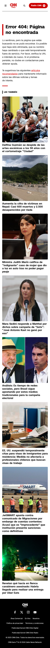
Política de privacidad (15, 623)
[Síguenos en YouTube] (35, 612)
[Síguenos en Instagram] (28, 612)
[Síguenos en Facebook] (15, 612)
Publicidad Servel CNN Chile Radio (25, 633)
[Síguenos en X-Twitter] (21, 612)
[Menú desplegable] (5, 5)
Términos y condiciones (34, 623)
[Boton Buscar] (24, 5)
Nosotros (36, 618)
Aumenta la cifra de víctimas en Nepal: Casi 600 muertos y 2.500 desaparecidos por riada (22, 207)
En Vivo (27, 618)
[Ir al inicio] (13, 5)
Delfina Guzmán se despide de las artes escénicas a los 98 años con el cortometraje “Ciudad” (23, 148)
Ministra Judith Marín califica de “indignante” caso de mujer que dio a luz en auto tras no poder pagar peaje (24, 266)
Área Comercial (17, 618)
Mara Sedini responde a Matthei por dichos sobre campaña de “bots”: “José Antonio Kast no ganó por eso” (24, 328)
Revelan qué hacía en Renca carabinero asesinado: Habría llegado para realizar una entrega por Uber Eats (22, 588)
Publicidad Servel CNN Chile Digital (25, 628)
